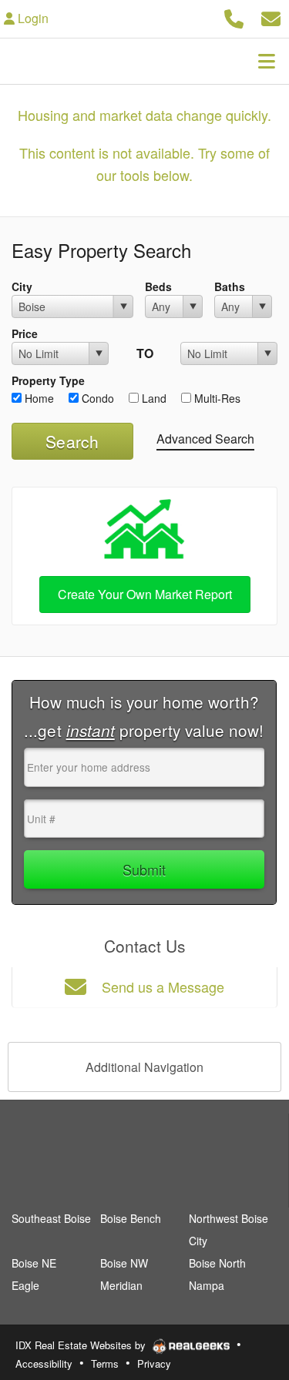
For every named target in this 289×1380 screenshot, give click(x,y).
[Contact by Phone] (234, 16)
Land (152, 398)
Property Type (48, 380)
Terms (105, 1363)
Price (25, 333)
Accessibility (43, 1363)
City (22, 286)
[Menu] (266, 60)
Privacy (154, 1363)
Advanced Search (205, 438)
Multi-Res (215, 398)
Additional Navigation (144, 1067)
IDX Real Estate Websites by (82, 1345)
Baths (229, 286)
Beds (158, 286)
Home (38, 398)
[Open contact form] (271, 16)
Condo (96, 398)
